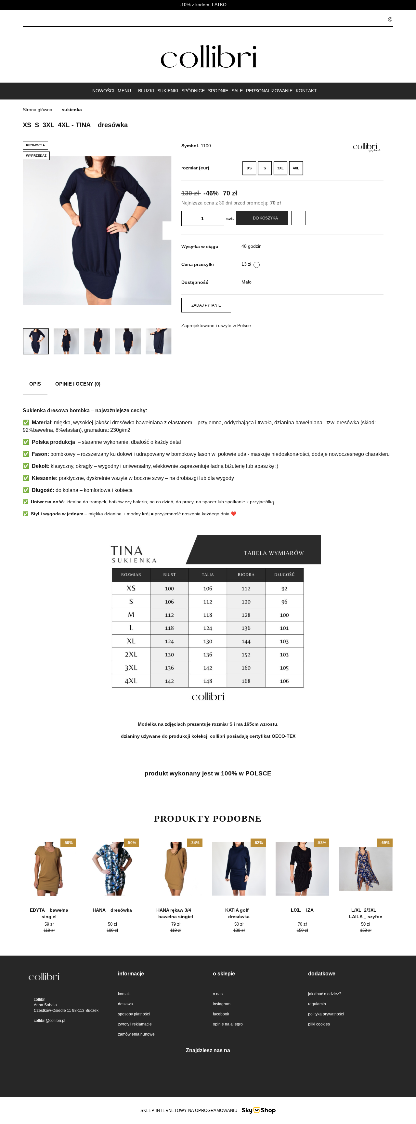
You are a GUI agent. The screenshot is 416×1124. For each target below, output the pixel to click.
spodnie (218, 90)
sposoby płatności (134, 1014)
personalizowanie (269, 90)
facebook (221, 1014)
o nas (218, 994)
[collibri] (365, 146)
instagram (221, 1004)
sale (237, 90)
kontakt (306, 90)
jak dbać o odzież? (324, 994)
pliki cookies (319, 1024)
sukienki (167, 90)
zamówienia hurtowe (136, 1034)
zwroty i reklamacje (135, 1024)
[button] (386, 18)
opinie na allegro (228, 1024)
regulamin (317, 1004)
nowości (103, 90)
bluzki (146, 90)
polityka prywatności (326, 1014)
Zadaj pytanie (206, 305)
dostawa (125, 1004)
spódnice (193, 90)
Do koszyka (265, 218)
